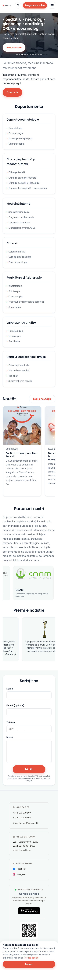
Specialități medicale (19, 212)
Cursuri (12, 243)
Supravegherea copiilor (20, 381)
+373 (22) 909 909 (22, 812)
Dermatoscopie (16, 143)
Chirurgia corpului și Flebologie (24, 183)
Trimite (29, 769)
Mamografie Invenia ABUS (21, 227)
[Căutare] (18, 5)
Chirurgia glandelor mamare (22, 177)
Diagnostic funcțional (19, 222)
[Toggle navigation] (52, 5)
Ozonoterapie (15, 296)
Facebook (21, 869)
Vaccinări (13, 375)
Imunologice (14, 336)
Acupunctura (14, 307)
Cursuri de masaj (16, 251)
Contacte (12, 92)
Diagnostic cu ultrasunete (21, 217)
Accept (29, 964)
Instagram (21, 874)
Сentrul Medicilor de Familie (26, 357)
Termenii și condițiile (41, 778)
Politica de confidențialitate (19, 778)
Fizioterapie (14, 291)
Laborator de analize (21, 323)
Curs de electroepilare (19, 256)
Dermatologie (15, 128)
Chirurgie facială (16, 172)
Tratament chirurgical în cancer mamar (27, 188)
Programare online (35, 5)
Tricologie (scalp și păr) (20, 138)
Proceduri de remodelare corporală (26, 301)
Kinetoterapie (15, 286)
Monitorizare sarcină (18, 370)
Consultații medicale (18, 365)
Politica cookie (31, 957)
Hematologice (15, 331)
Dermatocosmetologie (23, 120)
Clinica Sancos (29, 894)
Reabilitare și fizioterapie (24, 278)
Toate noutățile (42, 399)
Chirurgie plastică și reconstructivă (21, 161)
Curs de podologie (17, 262)
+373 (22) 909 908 (22, 817)
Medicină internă (18, 204)
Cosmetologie (15, 133)
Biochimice (14, 341)
